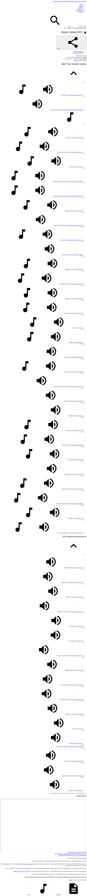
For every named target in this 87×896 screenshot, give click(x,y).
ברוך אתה (80, 641)
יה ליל (81, 328)
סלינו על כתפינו (79, 430)
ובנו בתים (80, 269)
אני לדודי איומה (79, 137)
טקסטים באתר (78, 51)
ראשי (85, 28)
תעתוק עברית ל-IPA (65, 854)
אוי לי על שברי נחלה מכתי (76, 95)
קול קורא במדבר (78, 474)
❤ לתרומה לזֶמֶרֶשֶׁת (81, 796)
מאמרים (81, 12)
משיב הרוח (80, 401)
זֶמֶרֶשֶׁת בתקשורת (62, 855)
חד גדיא (81, 313)
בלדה (81, 167)
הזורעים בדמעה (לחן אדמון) (76, 225)
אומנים (81, 6)
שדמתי (81, 489)
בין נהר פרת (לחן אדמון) (77, 152)
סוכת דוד (80, 416)
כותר (80, 60)
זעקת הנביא (80, 298)
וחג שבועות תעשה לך (77, 284)
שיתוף (58, 48)
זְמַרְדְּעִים (57, 854)
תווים (29, 894)
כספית (70, 880)
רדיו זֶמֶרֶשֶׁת (81, 854)
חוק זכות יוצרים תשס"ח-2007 (21, 871)
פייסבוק (70, 855)
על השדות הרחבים (78, 445)
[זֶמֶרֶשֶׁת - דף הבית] (83, 858)
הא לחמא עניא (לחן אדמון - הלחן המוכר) (72, 196)
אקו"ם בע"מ (49, 861)
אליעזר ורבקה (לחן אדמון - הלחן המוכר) (72, 110)
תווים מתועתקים (78, 53)
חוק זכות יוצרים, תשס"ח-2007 (26, 864)
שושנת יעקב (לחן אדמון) (76, 503)
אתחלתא (76, 60)
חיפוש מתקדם (79, 10)
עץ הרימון (80, 459)
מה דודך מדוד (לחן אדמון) (76, 386)
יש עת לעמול (79, 342)
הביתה (81, 211)
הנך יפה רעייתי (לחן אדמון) (76, 240)
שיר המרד (80, 533)
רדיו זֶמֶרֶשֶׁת (80, 9)
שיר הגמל (80, 518)
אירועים (81, 7)
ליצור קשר (68, 865)
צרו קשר (74, 855)
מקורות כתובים (79, 28)
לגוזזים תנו (80, 372)
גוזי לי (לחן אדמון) (78, 655)
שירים (81, 4)
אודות (78, 855)
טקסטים (58, 894)
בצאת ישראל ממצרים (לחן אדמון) (74, 181)
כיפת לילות (80, 357)
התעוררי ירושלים (78, 254)
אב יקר (81, 568)
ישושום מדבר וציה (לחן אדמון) (75, 746)
